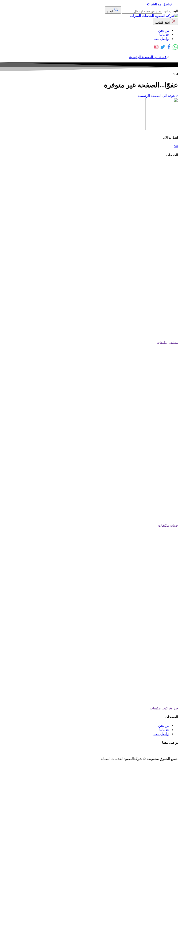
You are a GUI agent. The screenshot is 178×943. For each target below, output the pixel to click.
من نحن (163, 30)
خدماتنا (164, 34)
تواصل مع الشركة (159, 4)
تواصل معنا (161, 39)
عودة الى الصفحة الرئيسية (147, 57)
